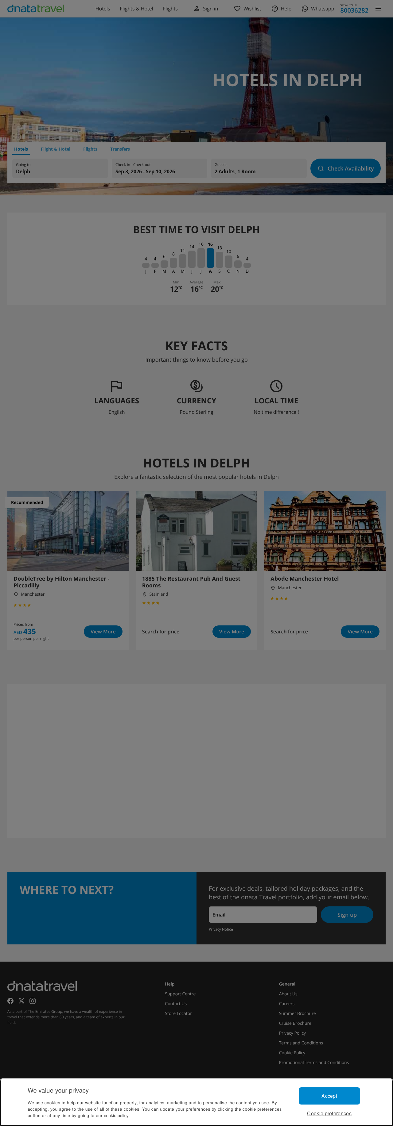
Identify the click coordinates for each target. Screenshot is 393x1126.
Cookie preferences (329, 1113)
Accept (329, 1095)
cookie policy (116, 1115)
